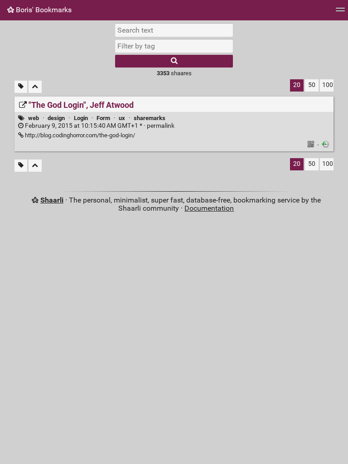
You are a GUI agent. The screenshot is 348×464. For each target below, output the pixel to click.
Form (103, 118)
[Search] (174, 61)
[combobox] (174, 46)
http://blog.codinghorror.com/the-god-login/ (79, 135)
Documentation (209, 208)
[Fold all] (35, 87)
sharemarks (149, 118)
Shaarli (51, 200)
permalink (99, 126)
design (56, 118)
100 (327, 85)
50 (311, 85)
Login (81, 118)
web (33, 118)
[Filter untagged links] (20, 87)
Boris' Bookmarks (43, 9)
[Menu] (340, 12)
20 (296, 85)
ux (122, 118)
